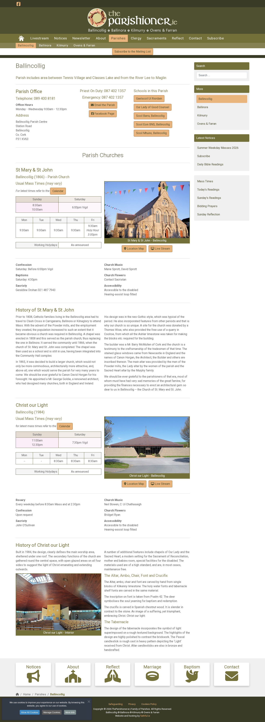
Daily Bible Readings (210, 164)
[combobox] (221, 75)
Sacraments (157, 38)
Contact (195, 38)
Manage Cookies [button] (51, 712)
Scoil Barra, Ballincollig (150, 116)
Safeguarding (116, 704)
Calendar (57, 191)
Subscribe (215, 38)
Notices (60, 38)
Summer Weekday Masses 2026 (217, 148)
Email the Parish (104, 105)
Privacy (132, 704)
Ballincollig (26, 45)
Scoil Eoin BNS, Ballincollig (153, 124)
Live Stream (162, 248)
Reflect (178, 38)
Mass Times (205, 181)
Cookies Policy (148, 704)
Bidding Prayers (207, 206)
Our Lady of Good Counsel (152, 107)
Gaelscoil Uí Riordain (149, 98)
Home (27, 694)
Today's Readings (208, 189)
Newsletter (81, 38)
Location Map (135, 248)
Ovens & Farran (84, 45)
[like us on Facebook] (18, 4)
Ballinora (45, 45)
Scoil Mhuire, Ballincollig (151, 133)
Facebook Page (104, 113)
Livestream (39, 38)
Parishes (118, 38)
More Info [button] (70, 712)
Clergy (136, 38)
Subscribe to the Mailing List (132, 51)
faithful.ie (145, 715)
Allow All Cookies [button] (29, 712)
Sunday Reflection (208, 214)
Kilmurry (62, 45)
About (101, 38)
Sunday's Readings (209, 198)
